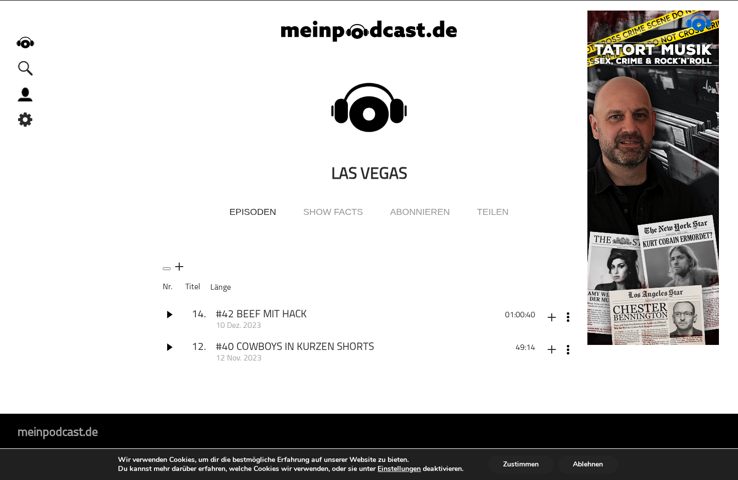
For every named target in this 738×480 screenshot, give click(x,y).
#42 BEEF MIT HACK (261, 314)
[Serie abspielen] (167, 268)
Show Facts (333, 212)
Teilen (493, 212)
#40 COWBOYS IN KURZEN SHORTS (295, 347)
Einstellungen (399, 468)
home (25, 42)
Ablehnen (588, 464)
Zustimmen (521, 464)
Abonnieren (420, 212)
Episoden (252, 212)
